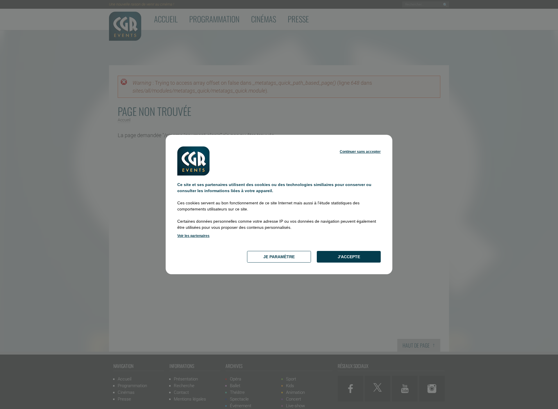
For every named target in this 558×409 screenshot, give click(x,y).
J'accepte (349, 256)
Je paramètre (279, 256)
